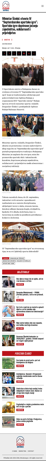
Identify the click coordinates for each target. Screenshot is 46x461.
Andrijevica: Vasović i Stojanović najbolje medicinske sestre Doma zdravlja (29, 376)
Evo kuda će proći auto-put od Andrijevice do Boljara (28, 361)
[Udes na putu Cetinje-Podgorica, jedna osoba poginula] (8, 422)
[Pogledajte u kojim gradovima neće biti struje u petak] (8, 407)
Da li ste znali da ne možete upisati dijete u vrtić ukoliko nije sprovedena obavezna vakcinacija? (30, 309)
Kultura (20, 300)
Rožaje (27, 261)
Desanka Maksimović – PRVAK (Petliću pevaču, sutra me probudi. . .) (29, 294)
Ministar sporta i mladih (13, 261)
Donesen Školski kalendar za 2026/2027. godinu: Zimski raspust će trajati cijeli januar (30, 338)
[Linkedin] (29, 53)
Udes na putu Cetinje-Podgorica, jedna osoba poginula (29, 420)
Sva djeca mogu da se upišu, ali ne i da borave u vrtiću (29, 280)
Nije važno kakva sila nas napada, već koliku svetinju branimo (29, 324)
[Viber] (14, 53)
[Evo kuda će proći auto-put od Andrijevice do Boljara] (8, 363)
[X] (9, 53)
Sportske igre (8, 263)
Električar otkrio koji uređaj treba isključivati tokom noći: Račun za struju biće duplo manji (29, 390)
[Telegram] (24, 53)
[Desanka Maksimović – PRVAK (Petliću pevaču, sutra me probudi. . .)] (8, 296)
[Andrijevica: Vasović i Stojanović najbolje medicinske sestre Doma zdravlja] (8, 378)
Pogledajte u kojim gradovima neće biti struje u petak (30, 405)
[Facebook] (4, 53)
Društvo (20, 284)
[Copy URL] (34, 53)
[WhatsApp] (19, 53)
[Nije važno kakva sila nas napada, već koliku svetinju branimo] (8, 325)
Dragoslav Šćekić (17, 258)
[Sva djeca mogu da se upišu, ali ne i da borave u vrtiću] (8, 281)
